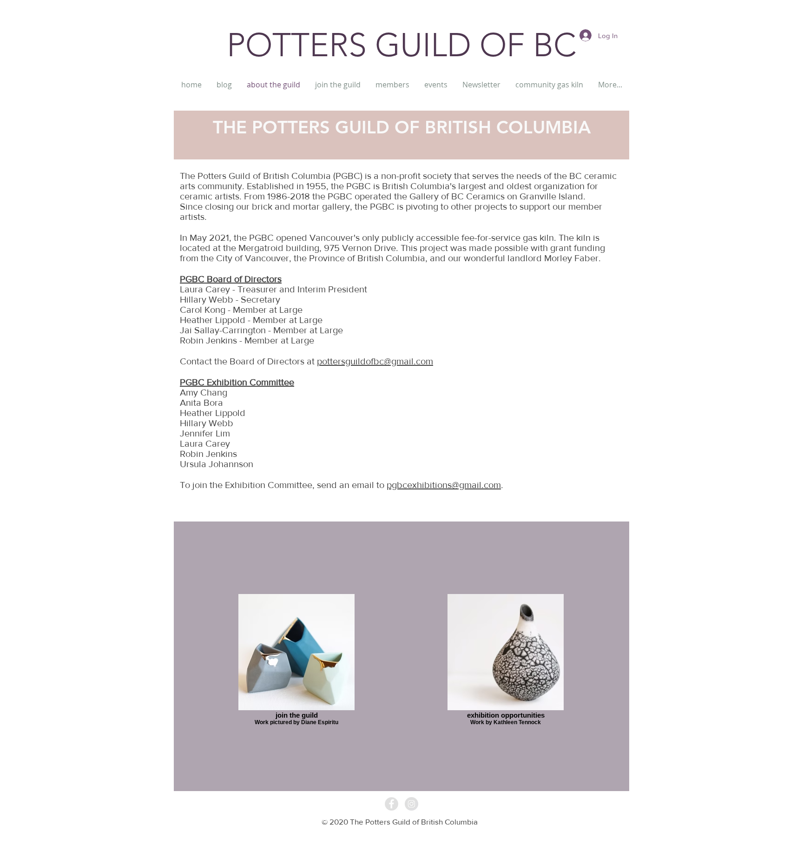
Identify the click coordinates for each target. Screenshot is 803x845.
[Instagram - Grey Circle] (411, 804)
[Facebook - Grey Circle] (391, 804)
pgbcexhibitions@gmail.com (444, 485)
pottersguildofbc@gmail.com (375, 361)
